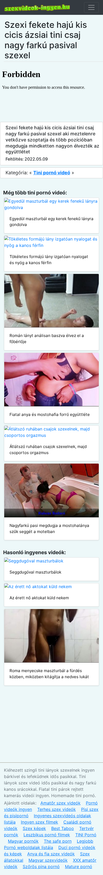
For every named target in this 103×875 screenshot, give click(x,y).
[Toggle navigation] (91, 7)
